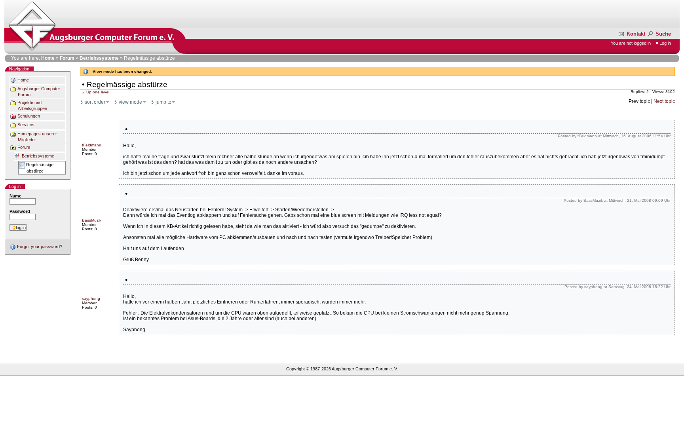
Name (15, 195)
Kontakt (636, 34)
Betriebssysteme (99, 58)
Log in (665, 43)
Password (20, 211)
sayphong (91, 298)
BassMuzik (91, 220)
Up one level (97, 92)
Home (48, 58)
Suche (662, 34)
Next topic (664, 101)
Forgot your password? (39, 246)
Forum (67, 58)
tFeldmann (91, 145)
